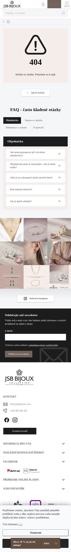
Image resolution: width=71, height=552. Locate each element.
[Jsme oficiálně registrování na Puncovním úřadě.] (18, 504)
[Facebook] (6, 419)
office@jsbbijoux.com (20, 404)
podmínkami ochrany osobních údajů (43, 345)
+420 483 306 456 (18, 411)
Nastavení (35, 532)
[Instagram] (14, 419)
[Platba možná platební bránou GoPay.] (53, 504)
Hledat (63, 13)
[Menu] (67, 4)
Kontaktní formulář (19, 431)
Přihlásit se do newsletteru (18, 354)
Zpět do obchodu (37, 93)
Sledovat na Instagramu (38, 298)
